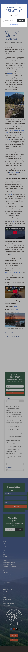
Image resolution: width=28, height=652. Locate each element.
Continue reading (14, 24)
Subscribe (21, 20)
